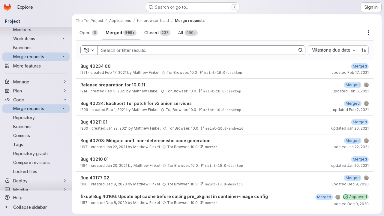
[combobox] (333, 50)
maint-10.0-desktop (223, 72)
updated (350, 72)
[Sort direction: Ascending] (364, 50)
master (211, 147)
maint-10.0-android (224, 128)
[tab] (89, 32)
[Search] (300, 50)
